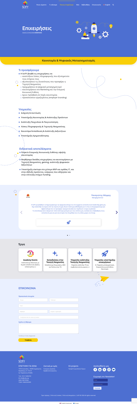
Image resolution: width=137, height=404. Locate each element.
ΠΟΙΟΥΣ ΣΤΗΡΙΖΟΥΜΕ (28, 32)
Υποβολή (28, 340)
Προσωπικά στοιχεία (26, 296)
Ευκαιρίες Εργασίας (49, 369)
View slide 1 (67, 235)
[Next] (116, 212)
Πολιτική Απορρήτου (69, 395)
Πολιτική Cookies (56, 395)
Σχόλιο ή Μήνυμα (25, 322)
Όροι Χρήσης (45, 395)
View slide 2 (69, 235)
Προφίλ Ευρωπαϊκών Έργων (76, 369)
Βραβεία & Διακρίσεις (50, 371)
